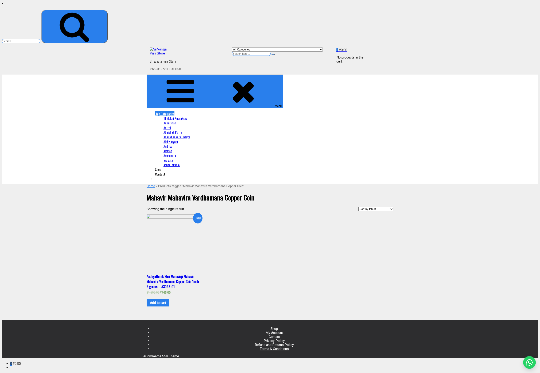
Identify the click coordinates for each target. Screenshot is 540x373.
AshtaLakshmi (171, 164)
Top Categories (164, 113)
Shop (158, 169)
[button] (529, 362)
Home (151, 186)
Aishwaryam (170, 141)
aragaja (168, 160)
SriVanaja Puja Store (163, 61)
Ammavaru (169, 155)
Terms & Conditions (274, 349)
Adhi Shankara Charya (176, 137)
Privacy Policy (274, 341)
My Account (274, 333)
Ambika (167, 146)
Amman (167, 150)
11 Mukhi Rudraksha (175, 118)
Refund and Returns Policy (274, 345)
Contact (160, 174)
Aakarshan (169, 123)
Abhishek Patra (172, 132)
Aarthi (167, 127)
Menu (278, 106)
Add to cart (158, 303)
